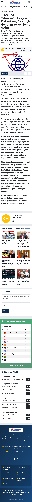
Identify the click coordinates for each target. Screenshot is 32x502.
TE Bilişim (20, 499)
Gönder (5, 311)
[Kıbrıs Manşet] (6, 218)
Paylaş (5, 73)
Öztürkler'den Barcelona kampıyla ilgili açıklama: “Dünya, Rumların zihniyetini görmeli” (23, 243)
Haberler (4, 12)
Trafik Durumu (9, 473)
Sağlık (20, 494)
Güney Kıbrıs (13, 494)
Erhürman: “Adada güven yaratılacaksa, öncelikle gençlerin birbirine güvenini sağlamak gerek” (23, 261)
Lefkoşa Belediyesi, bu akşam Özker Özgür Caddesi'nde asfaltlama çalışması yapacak (8, 281)
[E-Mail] (13, 221)
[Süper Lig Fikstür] (29, 372)
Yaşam (17, 492)
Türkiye (27, 492)
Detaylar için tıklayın (16, 365)
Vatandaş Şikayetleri (8, 492)
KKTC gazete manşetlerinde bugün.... (6, 242)
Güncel (3, 7)
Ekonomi (25, 7)
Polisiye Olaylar (14, 7)
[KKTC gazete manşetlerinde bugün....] (8, 235)
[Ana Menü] (2, 2)
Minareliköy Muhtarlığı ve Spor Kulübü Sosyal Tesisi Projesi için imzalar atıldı (23, 281)
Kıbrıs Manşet (16, 217)
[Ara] (29, 2)
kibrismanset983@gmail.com (17, 452)
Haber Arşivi (8, 484)
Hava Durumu (23, 467)
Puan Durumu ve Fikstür (22, 474)
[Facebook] (14, 459)
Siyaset (26, 490)
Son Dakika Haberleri (21, 479)
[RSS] (17, 459)
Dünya (22, 492)
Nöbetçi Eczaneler (6, 468)
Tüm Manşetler (9, 478)
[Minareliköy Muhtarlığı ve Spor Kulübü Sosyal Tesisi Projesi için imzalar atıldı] (24, 273)
